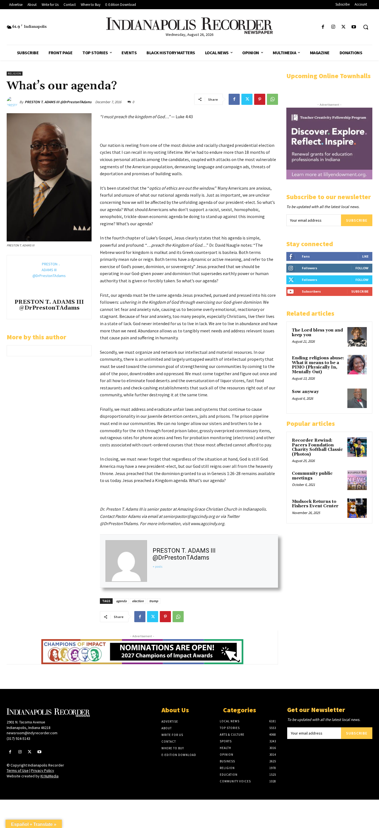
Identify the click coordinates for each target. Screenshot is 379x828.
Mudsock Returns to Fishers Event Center (315, 504)
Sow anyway (305, 391)
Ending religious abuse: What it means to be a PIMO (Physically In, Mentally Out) (318, 365)
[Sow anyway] (357, 398)
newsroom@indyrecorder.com (32, 732)
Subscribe (356, 220)
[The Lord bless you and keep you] (357, 337)
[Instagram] (333, 27)
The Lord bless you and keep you (317, 333)
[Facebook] (323, 27)
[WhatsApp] (272, 99)
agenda (121, 601)
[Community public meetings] (357, 480)
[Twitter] (343, 27)
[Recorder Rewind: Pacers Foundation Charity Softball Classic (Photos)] (357, 447)
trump (153, 601)
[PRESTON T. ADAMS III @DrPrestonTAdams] (13, 102)
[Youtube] (354, 27)
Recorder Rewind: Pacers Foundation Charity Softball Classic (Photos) (317, 447)
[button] (365, 27)
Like (365, 256)
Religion (14, 73)
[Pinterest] (259, 99)
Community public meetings (312, 476)
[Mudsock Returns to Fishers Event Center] (357, 508)
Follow (361, 268)
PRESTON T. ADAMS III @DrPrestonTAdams (58, 102)
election (138, 601)
